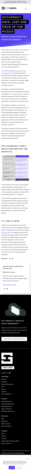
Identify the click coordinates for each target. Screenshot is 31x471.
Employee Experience (8, 411)
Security (3, 391)
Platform (3, 379)
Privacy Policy (22, 463)
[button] (9, 258)
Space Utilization (6, 409)
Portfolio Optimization (8, 404)
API (2, 387)
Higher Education (6, 406)
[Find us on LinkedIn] (4, 289)
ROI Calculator (5, 424)
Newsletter (4, 421)
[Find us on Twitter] (7, 289)
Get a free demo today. (9, 285)
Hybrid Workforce (18, 37)
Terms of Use (10, 453)
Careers (3, 436)
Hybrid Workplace (6, 401)
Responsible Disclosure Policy (10, 441)
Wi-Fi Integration (6, 394)
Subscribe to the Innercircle (14, 339)
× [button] (27, 458)
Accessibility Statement (19, 453)
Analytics (4, 382)
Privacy (3, 389)
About (3, 434)
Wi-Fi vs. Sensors (6, 426)
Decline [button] (19, 467)
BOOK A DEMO (8, 367)
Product (5, 37)
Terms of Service (6, 443)
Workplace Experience (11, 40)
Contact (3, 438)
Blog (2, 419)
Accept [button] (11, 467)
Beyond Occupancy (7, 384)
